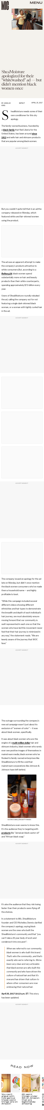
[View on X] (22, 241)
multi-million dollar (21, 743)
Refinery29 (6, 274)
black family (9, 130)
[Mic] (5, 5)
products (6, 833)
